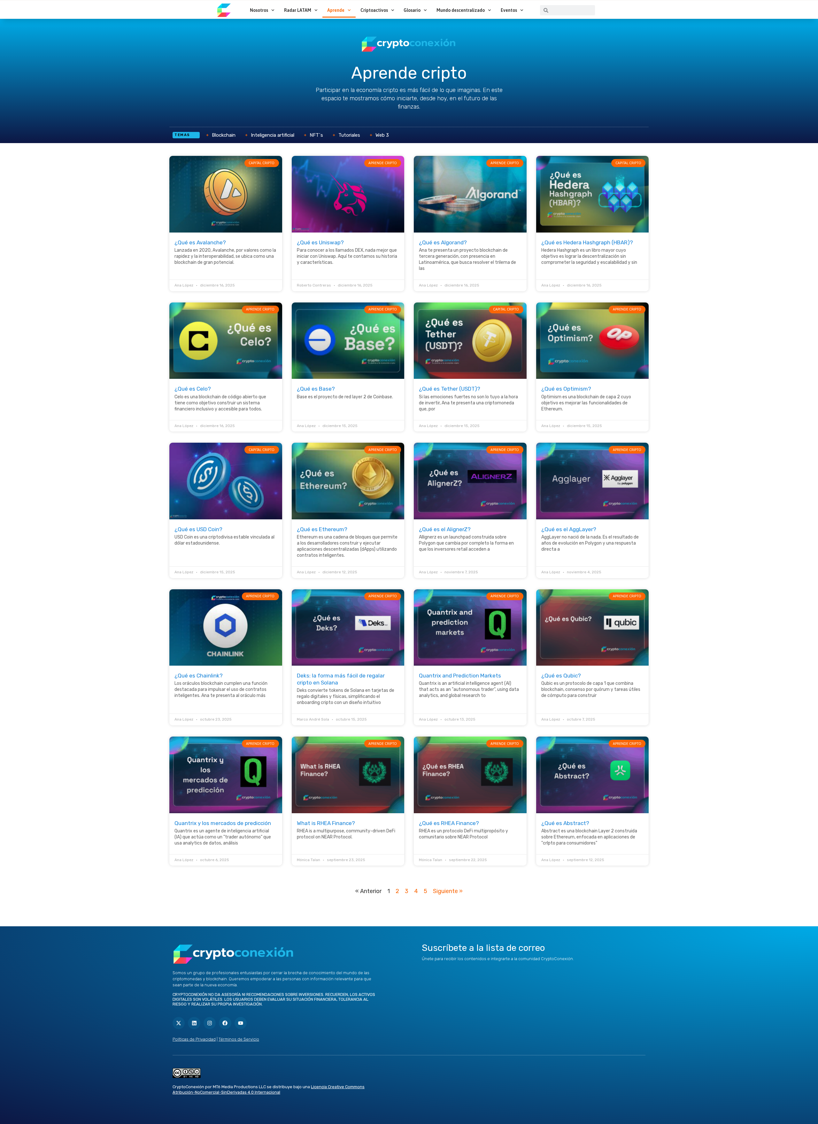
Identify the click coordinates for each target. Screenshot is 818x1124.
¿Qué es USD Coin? (198, 529)
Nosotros (259, 10)
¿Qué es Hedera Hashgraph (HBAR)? (587, 242)
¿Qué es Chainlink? (198, 675)
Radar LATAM (297, 10)
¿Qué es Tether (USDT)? (449, 389)
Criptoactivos (374, 10)
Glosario (412, 10)
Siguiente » (448, 891)
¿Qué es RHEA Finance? (449, 823)
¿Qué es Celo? (192, 389)
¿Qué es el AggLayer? (568, 529)
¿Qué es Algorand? (443, 242)
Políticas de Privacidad (194, 1039)
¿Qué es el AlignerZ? (445, 529)
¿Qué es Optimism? (566, 389)
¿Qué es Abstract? (565, 823)
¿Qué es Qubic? (561, 675)
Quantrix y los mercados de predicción (222, 823)
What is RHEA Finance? (326, 823)
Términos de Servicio (239, 1039)
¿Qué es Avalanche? (200, 242)
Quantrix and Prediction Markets (460, 675)
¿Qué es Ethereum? (322, 529)
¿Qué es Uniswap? (320, 242)
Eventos (509, 10)
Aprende (335, 10)
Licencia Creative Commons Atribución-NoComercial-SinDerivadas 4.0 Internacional (269, 1089)
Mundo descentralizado (460, 10)
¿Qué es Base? (316, 389)
